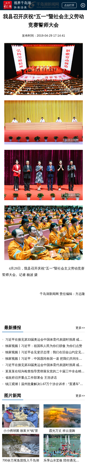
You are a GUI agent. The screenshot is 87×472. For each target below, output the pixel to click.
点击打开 (69, 5)
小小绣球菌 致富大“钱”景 (20, 430)
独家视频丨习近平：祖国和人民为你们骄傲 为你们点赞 (43, 346)
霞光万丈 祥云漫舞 (62, 430)
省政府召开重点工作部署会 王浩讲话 (31, 377)
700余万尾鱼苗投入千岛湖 (20, 460)
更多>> (80, 327)
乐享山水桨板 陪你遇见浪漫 (62, 460)
